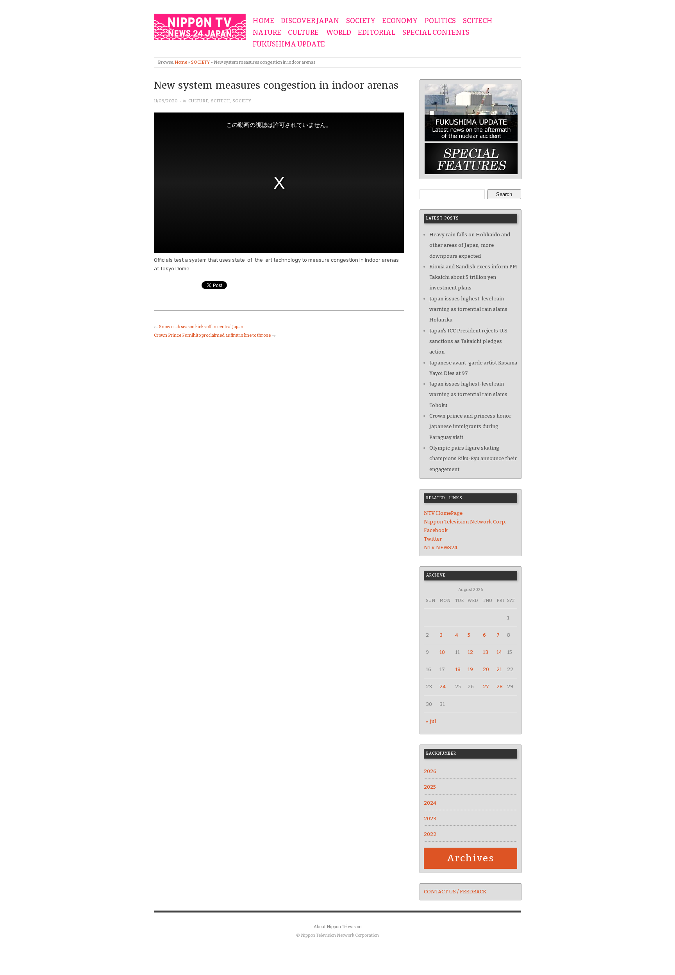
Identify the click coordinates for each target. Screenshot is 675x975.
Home (181, 62)
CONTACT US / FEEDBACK (455, 892)
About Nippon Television (338, 926)
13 (485, 652)
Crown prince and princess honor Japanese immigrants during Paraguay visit (470, 426)
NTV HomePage (443, 513)
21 (499, 669)
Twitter (433, 539)
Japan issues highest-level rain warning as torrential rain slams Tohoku (468, 394)
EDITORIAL (376, 32)
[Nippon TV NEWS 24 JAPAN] (200, 25)
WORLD (338, 32)
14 (499, 652)
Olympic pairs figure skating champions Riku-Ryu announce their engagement (473, 458)
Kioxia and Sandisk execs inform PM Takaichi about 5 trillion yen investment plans (473, 277)
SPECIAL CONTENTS (436, 32)
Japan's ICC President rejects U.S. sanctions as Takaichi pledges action (469, 341)
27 (486, 686)
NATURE (267, 32)
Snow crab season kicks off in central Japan (201, 326)
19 (470, 669)
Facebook (436, 530)
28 (499, 686)
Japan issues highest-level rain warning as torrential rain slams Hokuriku (468, 309)
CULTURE (303, 32)
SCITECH (478, 21)
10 (442, 652)
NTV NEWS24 (440, 547)
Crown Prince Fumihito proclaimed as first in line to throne (212, 335)
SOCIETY (360, 21)
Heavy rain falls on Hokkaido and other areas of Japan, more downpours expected (469, 245)
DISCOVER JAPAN (310, 21)
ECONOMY (400, 21)
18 (458, 669)
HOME (263, 21)
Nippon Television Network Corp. (465, 522)
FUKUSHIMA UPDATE (289, 44)
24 (442, 686)
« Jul (431, 721)
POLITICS (440, 21)
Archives (470, 858)
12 (470, 652)
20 (486, 669)
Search (504, 194)
